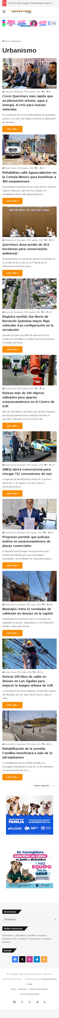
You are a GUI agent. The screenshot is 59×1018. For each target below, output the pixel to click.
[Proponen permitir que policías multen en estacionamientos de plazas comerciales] (29, 514)
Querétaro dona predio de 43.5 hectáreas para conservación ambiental (25, 249)
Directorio (22, 989)
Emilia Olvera (11, 168)
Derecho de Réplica (38, 989)
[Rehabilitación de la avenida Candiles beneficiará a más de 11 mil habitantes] (29, 726)
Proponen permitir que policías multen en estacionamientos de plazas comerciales (26, 541)
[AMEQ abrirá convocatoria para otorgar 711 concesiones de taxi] (29, 446)
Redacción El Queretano (15, 240)
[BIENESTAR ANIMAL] (29, 834)
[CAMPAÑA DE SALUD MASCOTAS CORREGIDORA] (29, 887)
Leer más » (12, 129)
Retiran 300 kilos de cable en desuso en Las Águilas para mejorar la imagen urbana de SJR (27, 681)
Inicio (7, 41)
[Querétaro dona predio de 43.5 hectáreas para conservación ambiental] (29, 221)
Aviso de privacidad (29, 994)
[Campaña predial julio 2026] (29, 23)
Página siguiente (41, 785)
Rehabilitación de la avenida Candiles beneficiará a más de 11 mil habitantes (27, 753)
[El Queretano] (20, 12)
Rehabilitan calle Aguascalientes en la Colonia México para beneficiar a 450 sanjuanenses (29, 177)
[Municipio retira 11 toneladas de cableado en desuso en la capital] (29, 586)
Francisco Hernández (14, 92)
